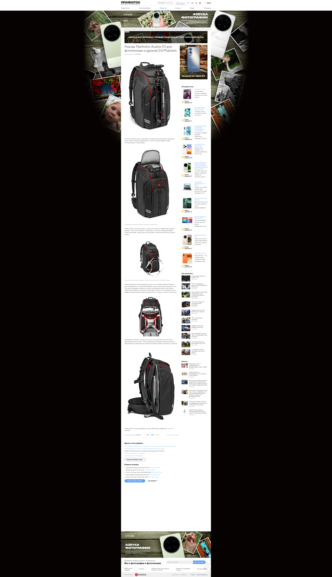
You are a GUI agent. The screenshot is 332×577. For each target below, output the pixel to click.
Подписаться (200, 562)
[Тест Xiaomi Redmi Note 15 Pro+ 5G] (187, 112)
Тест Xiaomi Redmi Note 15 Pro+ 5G (200, 108)
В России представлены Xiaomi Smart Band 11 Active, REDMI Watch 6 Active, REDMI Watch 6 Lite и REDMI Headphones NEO (198, 383)
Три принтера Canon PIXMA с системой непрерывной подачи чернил (144, 449)
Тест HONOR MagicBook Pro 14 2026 (200, 183)
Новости (163, 8)
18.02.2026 (194, 329)
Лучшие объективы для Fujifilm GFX (198, 276)
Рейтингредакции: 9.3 (188, 102)
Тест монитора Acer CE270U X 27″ (200, 217)
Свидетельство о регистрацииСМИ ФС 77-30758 (160, 569)
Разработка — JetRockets (179, 575)
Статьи (178, 8)
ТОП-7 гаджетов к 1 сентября (197, 318)
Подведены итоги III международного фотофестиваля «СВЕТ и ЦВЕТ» (198, 365)
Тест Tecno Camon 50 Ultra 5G (201, 199)
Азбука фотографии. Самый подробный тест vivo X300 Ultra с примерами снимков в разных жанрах (201, 166)
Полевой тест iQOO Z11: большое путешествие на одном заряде (200, 128)
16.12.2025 (194, 338)
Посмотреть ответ (155, 467)
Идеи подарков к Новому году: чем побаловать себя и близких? (199, 335)
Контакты (141, 569)
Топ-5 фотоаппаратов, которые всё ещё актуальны (198, 303)
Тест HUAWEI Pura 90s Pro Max (200, 145)
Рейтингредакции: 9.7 (188, 175)
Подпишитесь (179, 2)
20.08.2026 (194, 321)
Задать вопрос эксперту (134, 481)
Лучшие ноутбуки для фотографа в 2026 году (198, 342)
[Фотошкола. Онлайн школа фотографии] (140, 574)
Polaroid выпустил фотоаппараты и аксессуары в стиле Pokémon (197, 373)
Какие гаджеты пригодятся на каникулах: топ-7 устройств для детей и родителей (199, 294)
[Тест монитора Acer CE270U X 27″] (187, 221)
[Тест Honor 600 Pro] (187, 258)
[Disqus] (151, 507)
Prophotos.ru (204, 575)
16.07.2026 (194, 354)
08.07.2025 (194, 288)
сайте (172, 428)
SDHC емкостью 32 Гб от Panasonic (134, 453)
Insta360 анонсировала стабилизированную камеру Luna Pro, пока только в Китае (197, 411)
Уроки (192, 8)
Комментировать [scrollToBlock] (171, 435)
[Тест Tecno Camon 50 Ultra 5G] (187, 203)
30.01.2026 (194, 307)
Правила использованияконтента (183, 569)
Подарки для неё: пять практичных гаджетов (198, 311)
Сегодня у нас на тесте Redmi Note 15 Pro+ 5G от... (200, 113)
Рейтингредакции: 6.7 (188, 247)
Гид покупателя (144, 8)
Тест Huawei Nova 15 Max (200, 235)
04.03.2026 (194, 313)
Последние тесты (187, 87)
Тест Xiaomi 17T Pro (200, 89)
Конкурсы (207, 8)
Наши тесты (125, 8)
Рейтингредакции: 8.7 (188, 229)
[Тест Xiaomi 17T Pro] (187, 94)
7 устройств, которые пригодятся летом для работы (198, 351)
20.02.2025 (194, 279)
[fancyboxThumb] (151, 96)
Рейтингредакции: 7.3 (188, 211)
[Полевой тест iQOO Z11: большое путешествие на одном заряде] (187, 131)
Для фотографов (202, 569)
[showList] (135, 459)
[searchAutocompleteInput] (166, 3)
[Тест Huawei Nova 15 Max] (187, 240)
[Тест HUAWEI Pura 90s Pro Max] (187, 149)
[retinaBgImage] (186, 278)
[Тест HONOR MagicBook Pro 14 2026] (187, 187)
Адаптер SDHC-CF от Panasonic (133, 456)
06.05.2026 (194, 345)
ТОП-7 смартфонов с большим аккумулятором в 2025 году (199, 285)
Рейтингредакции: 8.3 (188, 138)
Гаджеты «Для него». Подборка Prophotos (198, 326)
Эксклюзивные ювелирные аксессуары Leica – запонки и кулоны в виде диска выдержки (150, 446)
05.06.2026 (194, 298)
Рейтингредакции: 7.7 (188, 120)
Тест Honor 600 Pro (200, 253)
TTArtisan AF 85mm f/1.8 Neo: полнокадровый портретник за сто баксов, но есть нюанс (198, 403)
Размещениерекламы (128, 569)
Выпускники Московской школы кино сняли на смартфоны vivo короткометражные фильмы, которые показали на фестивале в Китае (198, 393)
